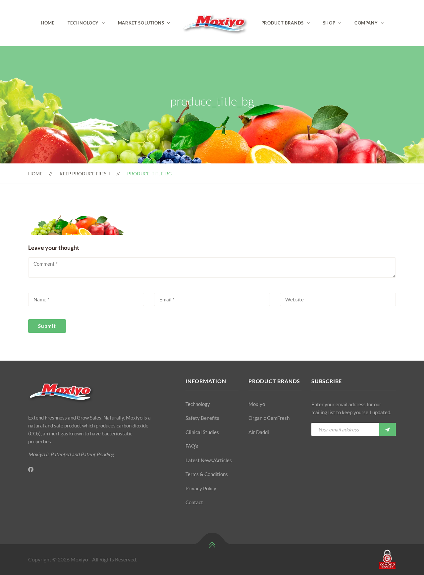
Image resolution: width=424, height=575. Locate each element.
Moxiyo (256, 404)
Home (48, 22)
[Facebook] (30, 469)
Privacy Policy (201, 488)
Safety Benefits (202, 418)
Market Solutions (141, 22)
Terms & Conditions (207, 474)
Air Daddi (258, 432)
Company (366, 22)
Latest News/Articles (209, 460)
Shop (329, 22)
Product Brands (282, 22)
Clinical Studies (202, 432)
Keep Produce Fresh (85, 173)
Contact (194, 502)
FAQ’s (192, 446)
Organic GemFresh (269, 418)
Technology (83, 22)
